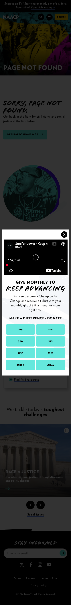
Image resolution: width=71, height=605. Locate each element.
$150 (20, 353)
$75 (50, 341)
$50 (20, 341)
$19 (20, 329)
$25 (50, 329)
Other (50, 365)
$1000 (21, 365)
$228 (51, 353)
